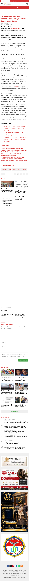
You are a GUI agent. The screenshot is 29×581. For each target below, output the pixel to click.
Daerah (16, 570)
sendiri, (19, 169)
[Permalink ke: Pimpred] (2, 24)
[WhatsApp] (19, 566)
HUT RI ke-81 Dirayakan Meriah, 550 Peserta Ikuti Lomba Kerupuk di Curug (7, 379)
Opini (20, 570)
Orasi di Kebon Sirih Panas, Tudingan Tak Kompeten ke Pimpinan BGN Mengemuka (14, 432)
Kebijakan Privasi (15, 575)
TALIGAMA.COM (15, 28)
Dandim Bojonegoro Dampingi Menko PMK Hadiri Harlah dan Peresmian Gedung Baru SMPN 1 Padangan (20, 405)
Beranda (5, 570)
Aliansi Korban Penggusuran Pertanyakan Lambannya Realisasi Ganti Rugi (7, 190)
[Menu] (2, 4)
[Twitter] (10, 566)
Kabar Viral (3, 14)
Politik (24, 570)
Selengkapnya (14, 411)
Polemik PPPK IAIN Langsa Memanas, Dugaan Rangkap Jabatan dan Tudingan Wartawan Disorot (14, 151)
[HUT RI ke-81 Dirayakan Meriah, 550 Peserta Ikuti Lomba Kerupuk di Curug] (7, 372)
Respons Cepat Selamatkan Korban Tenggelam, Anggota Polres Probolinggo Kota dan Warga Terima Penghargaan (21, 198)
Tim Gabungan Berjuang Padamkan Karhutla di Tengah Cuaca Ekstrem (6, 392)
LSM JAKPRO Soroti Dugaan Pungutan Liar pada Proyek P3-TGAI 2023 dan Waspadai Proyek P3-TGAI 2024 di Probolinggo (16, 421)
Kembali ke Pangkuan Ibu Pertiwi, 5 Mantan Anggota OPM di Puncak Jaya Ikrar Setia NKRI (15, 427)
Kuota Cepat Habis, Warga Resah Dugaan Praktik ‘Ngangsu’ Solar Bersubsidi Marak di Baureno (12, 158)
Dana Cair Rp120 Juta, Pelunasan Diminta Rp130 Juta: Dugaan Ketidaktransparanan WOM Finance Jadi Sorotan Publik (7, 309)
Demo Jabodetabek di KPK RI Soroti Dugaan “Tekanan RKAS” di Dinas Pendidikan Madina (15, 448)
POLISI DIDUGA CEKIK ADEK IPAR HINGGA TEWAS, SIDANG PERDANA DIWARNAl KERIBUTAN (15, 139)
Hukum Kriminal (8, 571)
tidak (16, 87)
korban (14, 169)
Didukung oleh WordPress (10, 577)
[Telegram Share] (24, 174)
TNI (14, 571)
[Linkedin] (16, 566)
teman (24, 169)
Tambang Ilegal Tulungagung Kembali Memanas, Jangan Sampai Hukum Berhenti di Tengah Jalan (14, 161)
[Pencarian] (27, 4)
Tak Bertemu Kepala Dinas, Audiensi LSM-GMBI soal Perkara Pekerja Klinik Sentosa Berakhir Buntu (13, 147)
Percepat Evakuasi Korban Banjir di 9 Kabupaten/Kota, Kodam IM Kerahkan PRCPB (7, 316)
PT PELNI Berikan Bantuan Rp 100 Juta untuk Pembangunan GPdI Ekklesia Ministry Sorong (21, 316)
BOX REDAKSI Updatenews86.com (11, 573)
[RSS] (21, 566)
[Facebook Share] (15, 174)
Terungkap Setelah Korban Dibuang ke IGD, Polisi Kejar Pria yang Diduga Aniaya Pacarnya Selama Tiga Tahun (21, 192)
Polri (17, 571)
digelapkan (4, 169)
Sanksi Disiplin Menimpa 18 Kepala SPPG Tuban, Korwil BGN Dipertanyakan (6, 405)
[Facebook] (8, 566)
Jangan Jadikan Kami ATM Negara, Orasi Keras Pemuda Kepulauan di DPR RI (15, 442)
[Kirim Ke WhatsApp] (27, 174)
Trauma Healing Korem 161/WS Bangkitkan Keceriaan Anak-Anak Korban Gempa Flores (20, 379)
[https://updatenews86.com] (7, 4)
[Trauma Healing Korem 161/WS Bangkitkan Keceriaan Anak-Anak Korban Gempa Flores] (21, 372)
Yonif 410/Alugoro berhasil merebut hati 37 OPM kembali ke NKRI (15, 437)
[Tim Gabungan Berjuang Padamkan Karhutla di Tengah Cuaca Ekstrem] (7, 386)
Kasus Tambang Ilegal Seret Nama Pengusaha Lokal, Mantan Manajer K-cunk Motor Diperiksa (15, 134)
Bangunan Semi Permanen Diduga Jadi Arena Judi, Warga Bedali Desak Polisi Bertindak (14, 165)
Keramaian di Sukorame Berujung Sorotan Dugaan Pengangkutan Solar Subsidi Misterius (16, 128)
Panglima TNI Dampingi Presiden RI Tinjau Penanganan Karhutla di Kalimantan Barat (21, 392)
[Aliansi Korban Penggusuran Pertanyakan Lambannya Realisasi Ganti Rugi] (7, 184)
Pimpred (6, 23)
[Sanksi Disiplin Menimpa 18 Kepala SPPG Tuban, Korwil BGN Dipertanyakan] (7, 399)
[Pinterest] (13, 566)
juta (10, 169)
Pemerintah (10, 570)
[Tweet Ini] (18, 174)
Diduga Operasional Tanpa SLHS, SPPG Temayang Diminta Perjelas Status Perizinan (12, 154)
